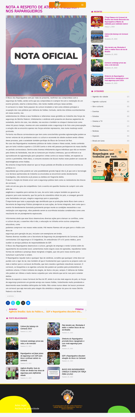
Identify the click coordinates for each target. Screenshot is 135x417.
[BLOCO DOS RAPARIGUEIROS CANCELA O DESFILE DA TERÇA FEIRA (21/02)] (53, 373)
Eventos (110, 111)
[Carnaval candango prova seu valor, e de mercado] (12, 343)
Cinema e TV (110, 121)
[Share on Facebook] (8, 303)
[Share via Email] (28, 303)
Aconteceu (10, 296)
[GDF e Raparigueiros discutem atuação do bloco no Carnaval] (53, 358)
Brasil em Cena (110, 141)
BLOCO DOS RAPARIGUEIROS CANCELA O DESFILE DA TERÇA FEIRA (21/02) (74, 371)
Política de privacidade (27, 408)
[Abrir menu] (82, 4)
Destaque (110, 126)
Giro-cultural (110, 106)
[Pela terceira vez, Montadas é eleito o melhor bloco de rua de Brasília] (53, 329)
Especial (110, 136)
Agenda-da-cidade (110, 97)
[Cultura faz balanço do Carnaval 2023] (12, 329)
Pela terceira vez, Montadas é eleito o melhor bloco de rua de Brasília (73, 327)
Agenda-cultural (110, 102)
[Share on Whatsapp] (18, 303)
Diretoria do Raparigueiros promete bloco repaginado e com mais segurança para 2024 (116, 78)
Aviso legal (21, 405)
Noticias (110, 131)
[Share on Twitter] (13, 303)
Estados (110, 116)
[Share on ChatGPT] (23, 303)
